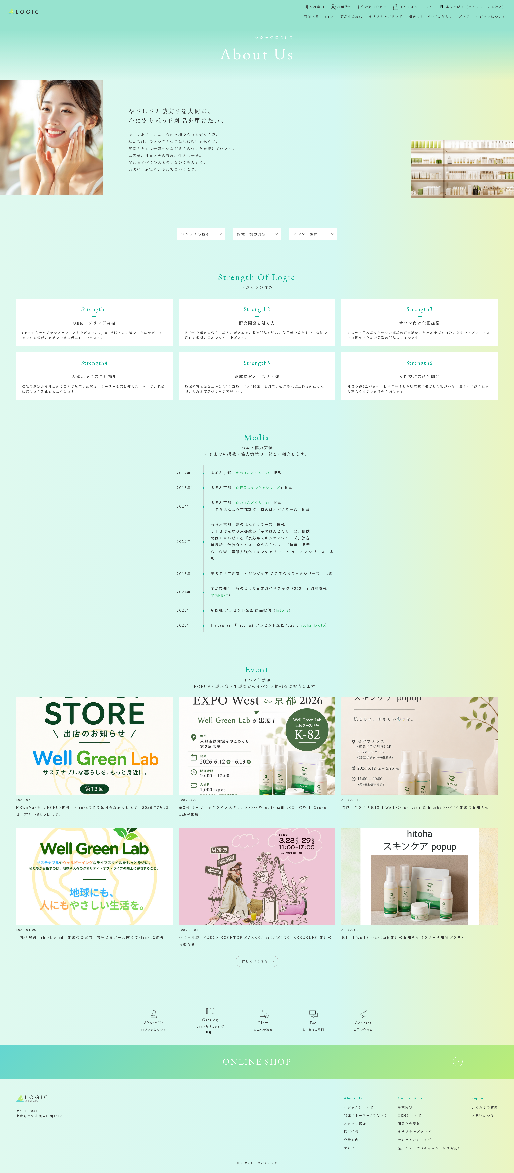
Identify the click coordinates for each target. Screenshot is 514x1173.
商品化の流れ (351, 16)
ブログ (464, 16)
